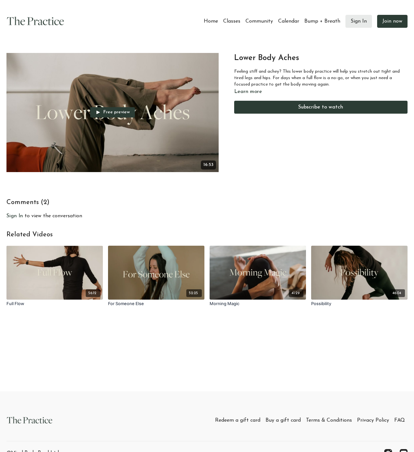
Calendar (288, 21)
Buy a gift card (283, 420)
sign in (14, 216)
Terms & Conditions (329, 420)
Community (259, 21)
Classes (231, 21)
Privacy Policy (373, 420)
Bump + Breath (322, 21)
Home (211, 21)
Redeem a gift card (237, 420)
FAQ (399, 420)
